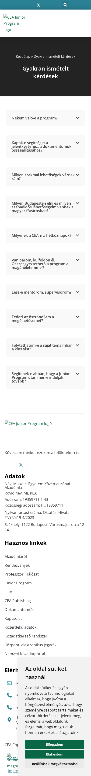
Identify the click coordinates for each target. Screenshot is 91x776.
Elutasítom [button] (54, 754)
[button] (65, 4)
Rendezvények (17, 565)
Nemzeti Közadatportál (25, 653)
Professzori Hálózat (22, 574)
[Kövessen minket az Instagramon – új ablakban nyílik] (31, 5)
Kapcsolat (13, 618)
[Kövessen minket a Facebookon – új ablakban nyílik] (24, 5)
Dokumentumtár (19, 609)
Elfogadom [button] (54, 744)
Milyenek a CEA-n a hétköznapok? (41, 235)
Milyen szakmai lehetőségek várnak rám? (43, 176)
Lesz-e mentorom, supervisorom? (41, 292)
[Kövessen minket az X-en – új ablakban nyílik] (38, 5)
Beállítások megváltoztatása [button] (54, 764)
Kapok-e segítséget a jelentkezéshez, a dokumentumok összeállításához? (41, 146)
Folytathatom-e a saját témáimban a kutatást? (42, 347)
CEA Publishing (18, 600)
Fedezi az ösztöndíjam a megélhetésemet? (33, 318)
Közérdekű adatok (20, 627)
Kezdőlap (23, 56)
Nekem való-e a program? (34, 118)
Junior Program (18, 583)
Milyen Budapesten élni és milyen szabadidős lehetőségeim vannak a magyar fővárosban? (43, 207)
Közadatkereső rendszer (26, 636)
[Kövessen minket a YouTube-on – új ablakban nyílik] (53, 5)
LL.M (9, 591)
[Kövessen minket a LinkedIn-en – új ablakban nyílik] (46, 5)
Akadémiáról (16, 556)
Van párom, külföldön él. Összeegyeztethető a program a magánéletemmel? (40, 264)
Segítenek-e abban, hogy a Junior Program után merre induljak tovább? (41, 377)
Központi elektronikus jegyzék (30, 644)
